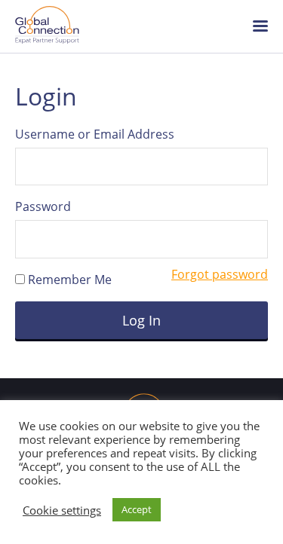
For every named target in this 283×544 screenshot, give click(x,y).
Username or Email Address (94, 134)
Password (43, 206)
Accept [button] (137, 509)
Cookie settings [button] (62, 510)
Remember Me (68, 279)
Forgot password (219, 274)
